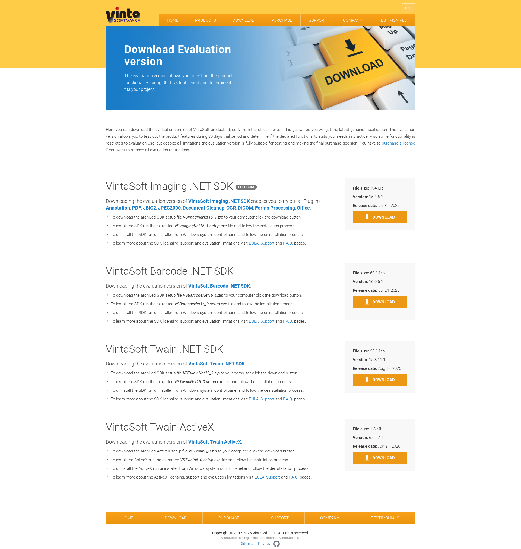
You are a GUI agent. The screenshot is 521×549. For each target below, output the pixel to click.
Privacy (264, 543)
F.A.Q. (288, 243)
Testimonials (393, 20)
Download (244, 20)
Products (205, 20)
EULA (254, 243)
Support (317, 20)
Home (173, 20)
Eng (408, 8)
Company (352, 20)
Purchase (281, 20)
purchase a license (398, 143)
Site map (248, 543)
